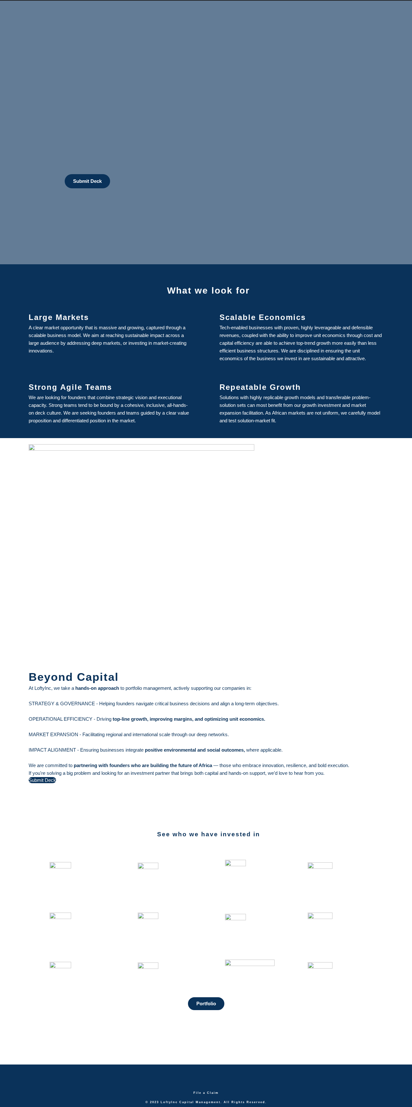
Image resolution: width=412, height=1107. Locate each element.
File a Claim (206, 1093)
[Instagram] (225, 1076)
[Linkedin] (206, 1076)
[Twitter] (187, 1076)
